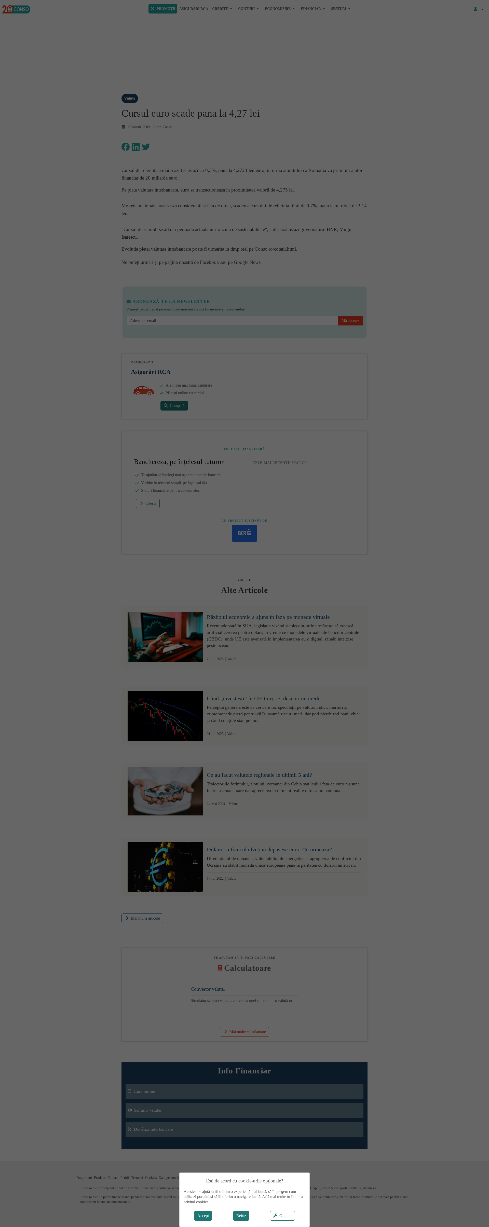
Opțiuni (285, 1216)
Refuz (241, 1216)
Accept (203, 1216)
